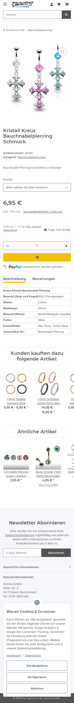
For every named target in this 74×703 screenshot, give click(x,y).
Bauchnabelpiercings (32, 157)
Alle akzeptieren (37, 665)
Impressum (14, 655)
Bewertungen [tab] (43, 279)
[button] (51, 4)
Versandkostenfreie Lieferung (42, 211)
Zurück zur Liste (15, 30)
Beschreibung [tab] (14, 279)
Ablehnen (37, 688)
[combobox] (37, 187)
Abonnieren (56, 553)
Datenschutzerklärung (20, 535)
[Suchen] (66, 14)
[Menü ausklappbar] (5, 2)
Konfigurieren (37, 677)
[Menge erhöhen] (66, 246)
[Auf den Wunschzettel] (62, 52)
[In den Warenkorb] (6, 42)
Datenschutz (33, 655)
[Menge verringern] (7, 246)
